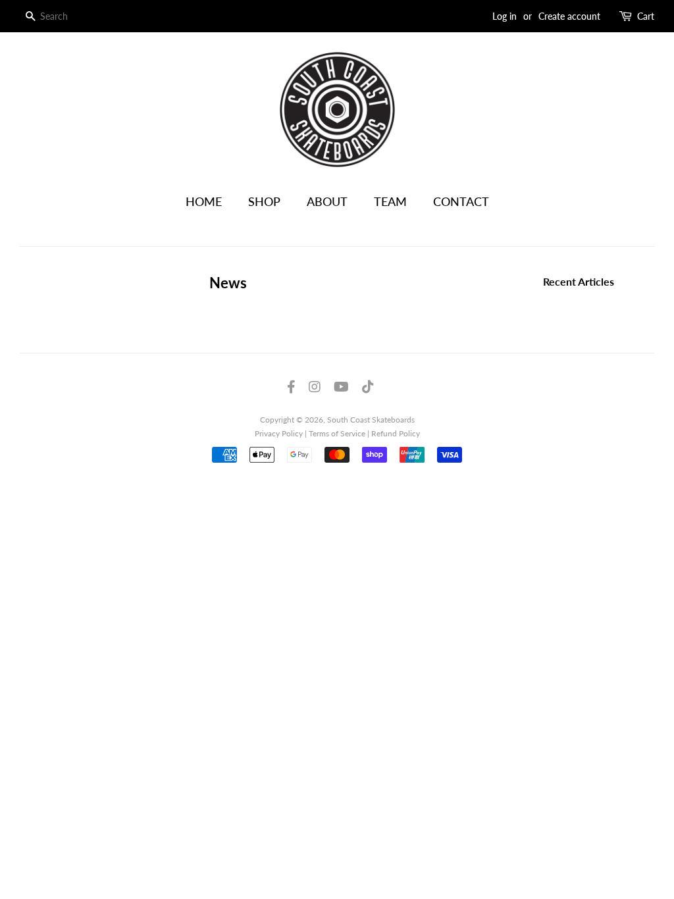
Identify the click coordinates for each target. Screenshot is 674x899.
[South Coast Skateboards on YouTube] (341, 388)
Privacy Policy (279, 433)
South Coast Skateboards (371, 419)
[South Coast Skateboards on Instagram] (315, 388)
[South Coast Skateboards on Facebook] (291, 388)
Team (390, 201)
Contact (461, 201)
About (327, 201)
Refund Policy (395, 433)
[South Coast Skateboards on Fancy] (368, 388)
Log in (504, 16)
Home (204, 201)
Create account (569, 16)
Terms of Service (337, 433)
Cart (645, 16)
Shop (264, 201)
